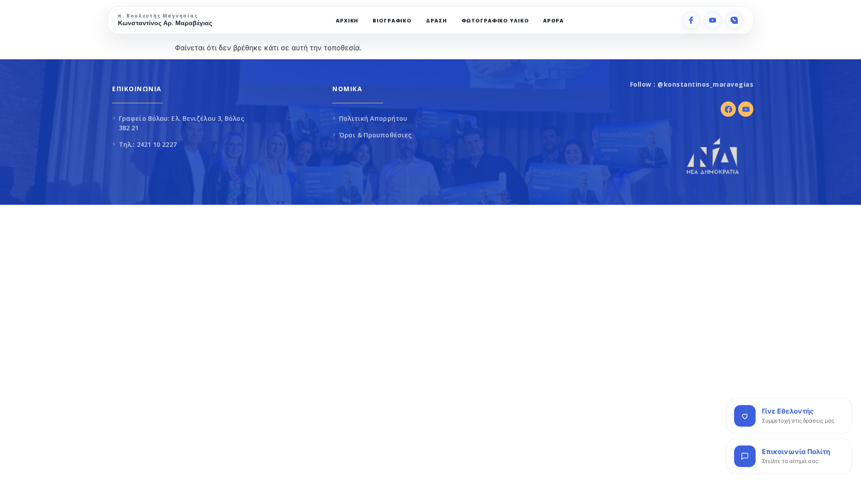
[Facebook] (691, 20)
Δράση (436, 20)
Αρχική (347, 20)
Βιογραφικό (392, 20)
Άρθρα (553, 20)
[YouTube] (713, 20)
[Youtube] (745, 109)
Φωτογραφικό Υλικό (495, 20)
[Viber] (734, 20)
